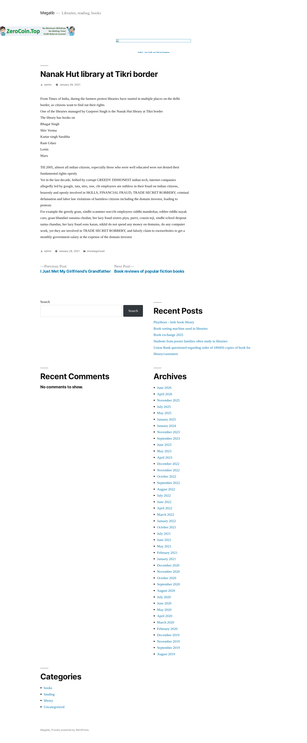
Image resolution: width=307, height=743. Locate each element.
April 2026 (164, 394)
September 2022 (168, 483)
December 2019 (168, 635)
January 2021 (166, 559)
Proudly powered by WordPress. (70, 729)
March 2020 (165, 622)
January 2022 (166, 521)
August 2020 (166, 590)
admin (47, 84)
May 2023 (164, 451)
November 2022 (168, 470)
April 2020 (164, 616)
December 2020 (168, 565)
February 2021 (167, 552)
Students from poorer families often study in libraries (191, 341)
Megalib (47, 12)
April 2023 (164, 457)
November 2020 (168, 571)
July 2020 (164, 597)
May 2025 (164, 413)
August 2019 (166, 654)
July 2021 (164, 533)
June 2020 (164, 603)
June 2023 (164, 444)
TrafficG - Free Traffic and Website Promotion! (154, 52)
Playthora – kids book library (174, 322)
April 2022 (164, 508)
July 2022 (164, 495)
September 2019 (168, 647)
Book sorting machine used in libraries (181, 328)
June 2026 (164, 387)
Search (45, 302)
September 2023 (168, 438)
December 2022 (168, 464)
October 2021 (166, 527)
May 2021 (164, 546)
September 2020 (168, 584)
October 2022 (166, 476)
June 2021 (164, 540)
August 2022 (166, 489)
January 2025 (166, 419)
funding (49, 694)
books (48, 688)
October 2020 (166, 578)
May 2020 (164, 609)
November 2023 (168, 432)
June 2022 (164, 502)
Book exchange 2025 (168, 335)
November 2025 (168, 400)
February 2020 (167, 629)
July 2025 (164, 407)
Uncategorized (96, 251)
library (48, 700)
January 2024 (166, 426)
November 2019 (168, 641)
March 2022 (165, 514)
